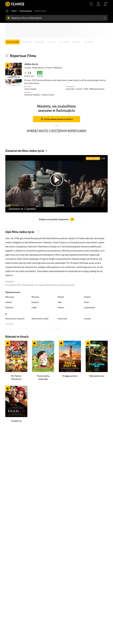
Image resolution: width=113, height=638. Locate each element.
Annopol (87, 318)
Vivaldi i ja (16, 420)
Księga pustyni (70, 375)
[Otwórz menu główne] (105, 4)
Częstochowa (89, 307)
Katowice (9, 307)
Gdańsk (8, 302)
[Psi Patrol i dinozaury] (16, 356)
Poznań (61, 297)
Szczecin (35, 302)
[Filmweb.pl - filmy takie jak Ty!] (14, 4)
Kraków (87, 297)
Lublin (33, 307)
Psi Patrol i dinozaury (16, 377)
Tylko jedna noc (96, 375)
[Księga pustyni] (70, 356)
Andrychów (62, 318)
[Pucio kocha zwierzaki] (43, 356)
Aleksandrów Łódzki (39, 318)
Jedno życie (31, 64)
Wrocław (35, 297)
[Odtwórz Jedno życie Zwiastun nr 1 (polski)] (13, 74)
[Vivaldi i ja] (16, 401)
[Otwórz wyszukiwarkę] (91, 4)
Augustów (9, 324)
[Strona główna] (7, 10)
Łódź (60, 302)
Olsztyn (61, 307)
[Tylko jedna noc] (97, 356)
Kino (14, 10)
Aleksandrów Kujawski (14, 318)
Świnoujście (26, 10)
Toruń (86, 302)
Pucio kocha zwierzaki (43, 377)
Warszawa (9, 297)
